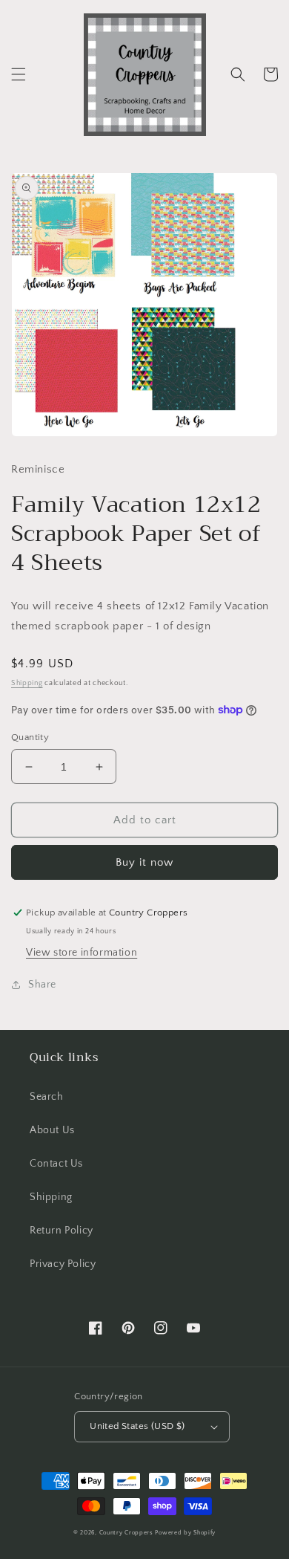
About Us (52, 1130)
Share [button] (42, 985)
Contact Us (56, 1164)
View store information (81, 953)
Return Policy (61, 1230)
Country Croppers (126, 1532)
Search (47, 1097)
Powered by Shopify (185, 1532)
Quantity (30, 737)
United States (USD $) (137, 1426)
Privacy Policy (63, 1264)
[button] (18, 74)
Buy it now (144, 862)
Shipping (27, 683)
